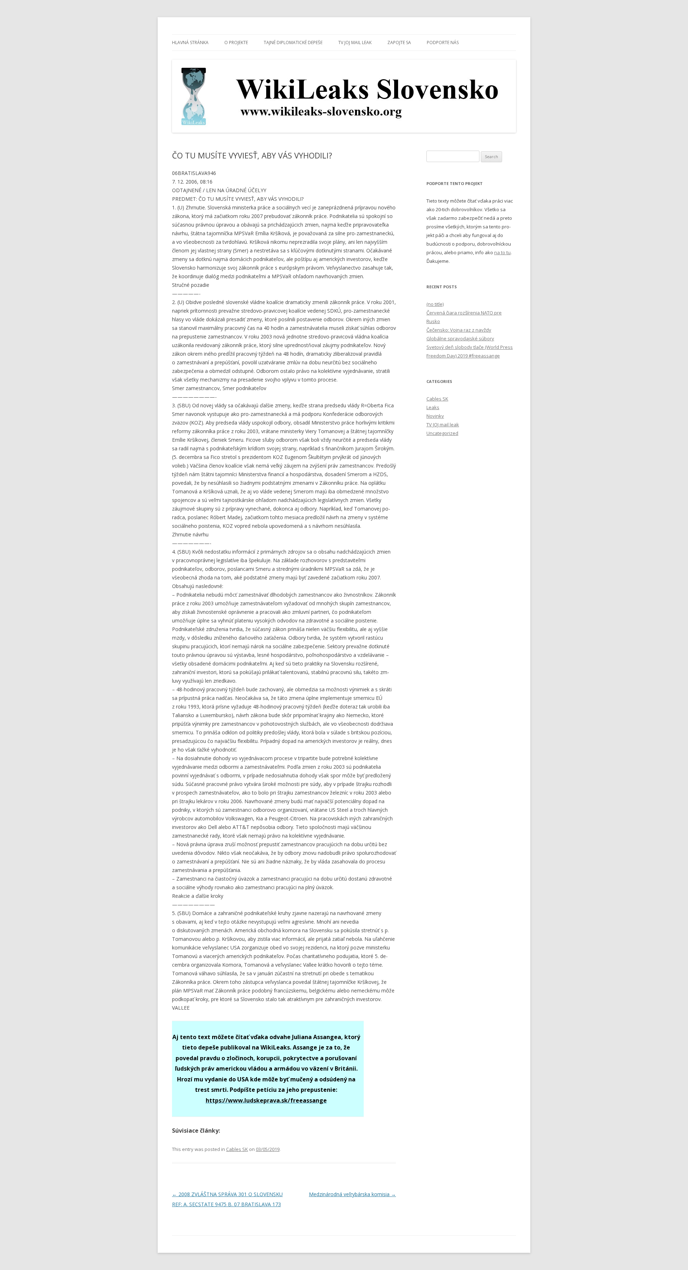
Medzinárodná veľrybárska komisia (352, 1194)
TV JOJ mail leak (355, 42)
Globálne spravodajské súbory (460, 338)
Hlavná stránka (190, 42)
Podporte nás (443, 42)
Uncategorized (442, 433)
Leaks (432, 407)
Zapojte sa (399, 42)
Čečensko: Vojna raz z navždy (458, 330)
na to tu (502, 252)
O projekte (236, 42)
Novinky (435, 416)
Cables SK (237, 1149)
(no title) (435, 304)
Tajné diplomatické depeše (293, 42)
